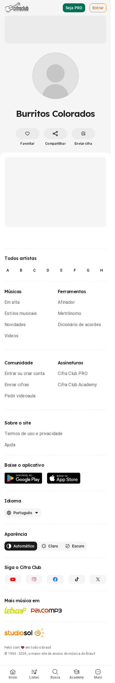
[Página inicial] (16, 8)
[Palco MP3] (46, 611)
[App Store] (64, 478)
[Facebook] (55, 579)
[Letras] (15, 610)
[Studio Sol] (24, 633)
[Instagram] (34, 579)
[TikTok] (76, 579)
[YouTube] (12, 579)
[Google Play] (23, 478)
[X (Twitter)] (98, 579)
